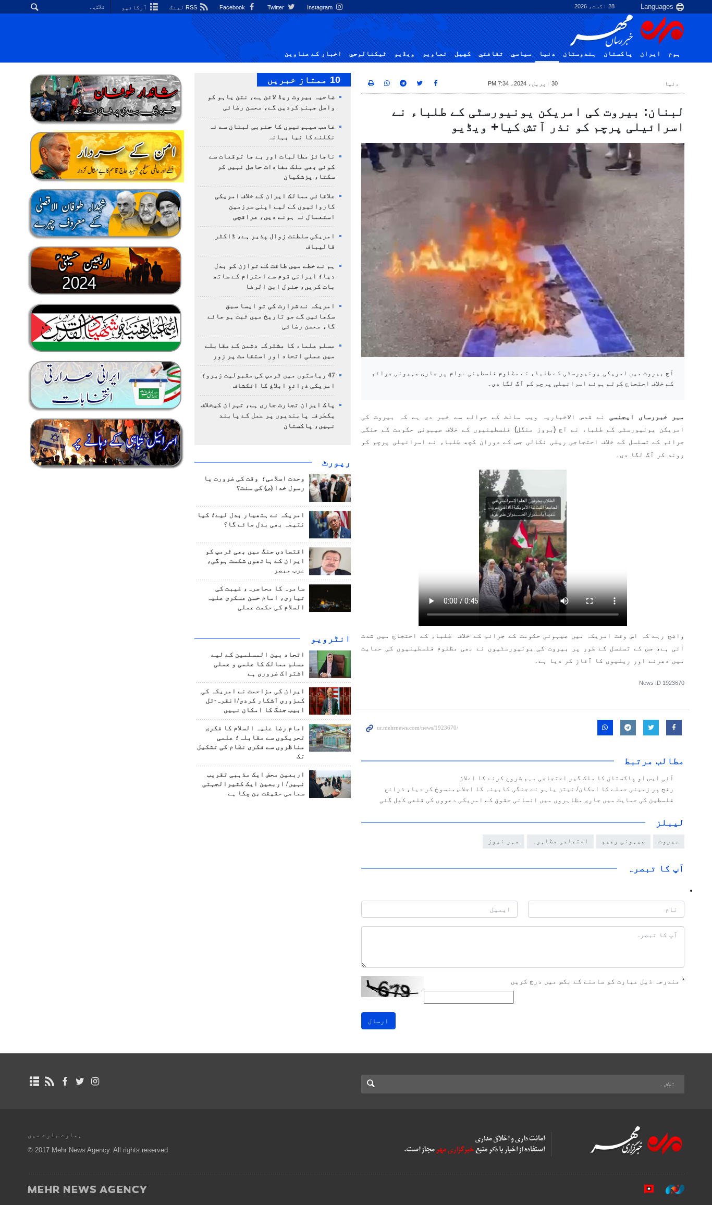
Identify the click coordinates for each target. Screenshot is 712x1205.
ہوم (674, 53)
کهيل (463, 53)
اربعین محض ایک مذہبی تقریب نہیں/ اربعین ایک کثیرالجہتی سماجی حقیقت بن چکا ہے (253, 784)
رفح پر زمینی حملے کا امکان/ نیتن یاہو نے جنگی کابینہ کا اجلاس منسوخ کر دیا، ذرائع (529, 789)
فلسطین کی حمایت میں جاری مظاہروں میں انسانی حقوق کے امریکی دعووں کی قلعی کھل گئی (526, 800)
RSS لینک (184, 7)
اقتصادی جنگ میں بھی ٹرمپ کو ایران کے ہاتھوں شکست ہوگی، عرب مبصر (255, 561)
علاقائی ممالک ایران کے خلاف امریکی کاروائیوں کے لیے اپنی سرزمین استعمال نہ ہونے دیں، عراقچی (275, 206)
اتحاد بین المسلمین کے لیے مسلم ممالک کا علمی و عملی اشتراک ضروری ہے (258, 664)
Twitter (276, 7)
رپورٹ (336, 462)
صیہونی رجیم (623, 841)
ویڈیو (404, 53)
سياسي (521, 53)
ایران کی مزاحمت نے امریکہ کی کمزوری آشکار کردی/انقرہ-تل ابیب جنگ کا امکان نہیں (253, 700)
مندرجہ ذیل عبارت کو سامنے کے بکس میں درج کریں (597, 981)
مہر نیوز (503, 841)
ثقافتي (491, 53)
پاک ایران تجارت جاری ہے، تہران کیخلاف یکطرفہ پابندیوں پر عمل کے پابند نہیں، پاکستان (268, 415)
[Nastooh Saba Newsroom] (669, 1189)
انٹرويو (331, 638)
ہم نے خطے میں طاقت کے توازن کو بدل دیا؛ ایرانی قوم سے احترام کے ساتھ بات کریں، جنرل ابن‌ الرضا (274, 276)
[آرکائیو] (34, 1081)
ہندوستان (579, 53)
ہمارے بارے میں (55, 1135)
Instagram (320, 7)
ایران (650, 53)
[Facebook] (64, 1081)
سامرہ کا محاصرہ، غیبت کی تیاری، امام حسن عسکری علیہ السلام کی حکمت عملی (256, 598)
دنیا (547, 53)
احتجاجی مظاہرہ (560, 841)
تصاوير (434, 53)
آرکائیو (135, 7)
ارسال (378, 1021)
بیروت (668, 841)
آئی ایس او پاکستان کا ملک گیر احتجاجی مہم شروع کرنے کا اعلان (566, 778)
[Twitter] (80, 1081)
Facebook (233, 7)
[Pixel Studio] (644, 1189)
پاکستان (618, 53)
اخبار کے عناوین (313, 53)
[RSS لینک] (49, 1081)
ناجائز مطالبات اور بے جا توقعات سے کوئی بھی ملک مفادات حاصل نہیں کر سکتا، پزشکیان (272, 167)
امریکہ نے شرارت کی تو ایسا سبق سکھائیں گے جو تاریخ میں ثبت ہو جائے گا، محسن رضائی (271, 316)
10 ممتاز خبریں (303, 80)
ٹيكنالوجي (368, 53)
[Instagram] (95, 1081)
